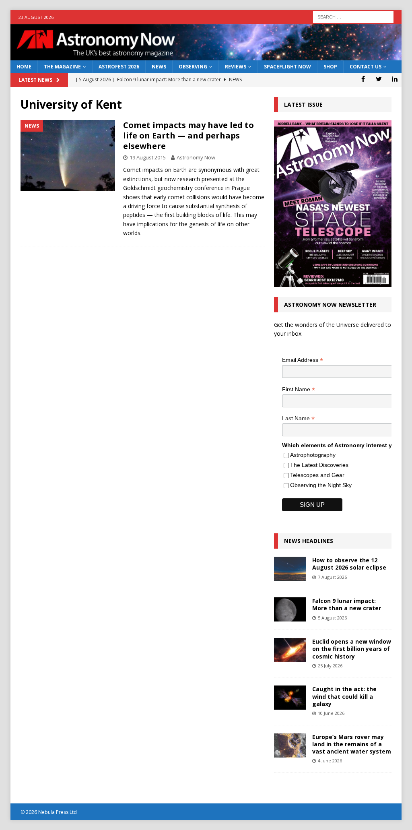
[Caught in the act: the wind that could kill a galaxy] (290, 697)
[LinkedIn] (394, 79)
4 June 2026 (330, 761)
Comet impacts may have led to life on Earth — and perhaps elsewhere (188, 135)
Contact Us (365, 66)
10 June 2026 (331, 713)
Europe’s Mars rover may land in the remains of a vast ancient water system (351, 744)
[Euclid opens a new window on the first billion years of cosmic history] (290, 650)
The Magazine (62, 66)
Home (23, 66)
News (159, 66)
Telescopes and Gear (317, 475)
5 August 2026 (332, 618)
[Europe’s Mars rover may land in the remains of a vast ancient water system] (290, 745)
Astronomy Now (196, 157)
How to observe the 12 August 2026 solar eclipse (349, 563)
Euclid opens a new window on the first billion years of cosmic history (351, 649)
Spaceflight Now (287, 66)
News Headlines (308, 541)
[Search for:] (353, 16)
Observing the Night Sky (321, 485)
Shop (330, 66)
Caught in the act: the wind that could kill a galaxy (344, 696)
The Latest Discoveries (319, 465)
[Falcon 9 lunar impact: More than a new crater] (290, 609)
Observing (193, 66)
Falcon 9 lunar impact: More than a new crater (346, 604)
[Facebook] (363, 79)
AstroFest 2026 (119, 66)
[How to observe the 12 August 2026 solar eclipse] (290, 569)
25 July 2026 (330, 666)
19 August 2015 (148, 157)
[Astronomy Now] (206, 56)
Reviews (235, 66)
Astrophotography (313, 455)
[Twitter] (379, 79)
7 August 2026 (332, 577)
